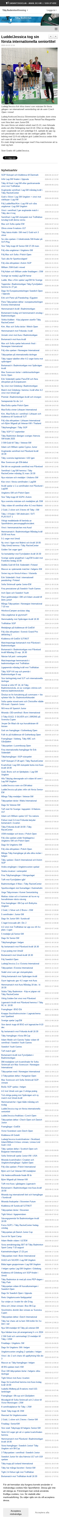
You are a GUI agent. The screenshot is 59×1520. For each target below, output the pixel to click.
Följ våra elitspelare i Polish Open (16, 849)
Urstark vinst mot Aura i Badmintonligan (19, 335)
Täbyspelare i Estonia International (17, 968)
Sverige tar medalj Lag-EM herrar (16, 276)
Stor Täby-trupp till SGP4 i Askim (16, 497)
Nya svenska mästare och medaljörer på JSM (22, 501)
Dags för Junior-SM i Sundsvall (15, 918)
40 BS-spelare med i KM (12, 1367)
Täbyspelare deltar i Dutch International (19, 1317)
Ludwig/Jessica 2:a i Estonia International (20, 963)
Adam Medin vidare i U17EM (14, 1240)
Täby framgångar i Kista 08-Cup (15, 1036)
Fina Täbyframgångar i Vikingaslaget (18, 875)
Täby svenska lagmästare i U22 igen (18, 458)
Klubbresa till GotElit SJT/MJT (15, 638)
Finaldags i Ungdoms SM (12, 1343)
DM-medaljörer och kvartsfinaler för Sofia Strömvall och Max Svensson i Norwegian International (20, 1065)
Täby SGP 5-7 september (13, 432)
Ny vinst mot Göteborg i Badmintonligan (19, 386)
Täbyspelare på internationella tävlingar (19, 354)
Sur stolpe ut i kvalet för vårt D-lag (17, 1301)
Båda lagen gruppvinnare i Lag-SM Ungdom (21, 1264)
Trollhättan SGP (8, 623)
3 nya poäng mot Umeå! (12, 951)
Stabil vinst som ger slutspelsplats (17, 972)
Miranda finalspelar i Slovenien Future (18, 1201)
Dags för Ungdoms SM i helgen (15, 1347)
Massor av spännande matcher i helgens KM (21, 569)
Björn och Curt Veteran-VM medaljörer (18, 1171)
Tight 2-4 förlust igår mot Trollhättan (17, 1472)
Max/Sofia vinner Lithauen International (19, 410)
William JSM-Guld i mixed (13, 267)
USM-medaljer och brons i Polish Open (19, 834)
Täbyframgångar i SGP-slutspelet (16, 757)
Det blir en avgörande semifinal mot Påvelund (22, 466)
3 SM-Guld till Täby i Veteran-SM (16, 443)
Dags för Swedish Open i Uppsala (16, 1293)
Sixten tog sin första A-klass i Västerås (19, 573)
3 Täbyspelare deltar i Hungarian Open (18, 1076)
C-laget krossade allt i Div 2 (13, 923)
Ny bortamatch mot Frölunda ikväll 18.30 (19, 1031)
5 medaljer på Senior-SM (12, 934)
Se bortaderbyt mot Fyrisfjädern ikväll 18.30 (21, 554)
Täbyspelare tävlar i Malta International (19, 801)
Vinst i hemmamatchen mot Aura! (16, 527)
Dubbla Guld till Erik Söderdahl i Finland (19, 565)
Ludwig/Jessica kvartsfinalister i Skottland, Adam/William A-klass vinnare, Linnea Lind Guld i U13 (20, 1142)
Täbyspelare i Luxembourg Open (16, 745)
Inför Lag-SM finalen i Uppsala (15, 179)
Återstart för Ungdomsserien (14, 1415)
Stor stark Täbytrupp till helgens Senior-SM (21, 1428)
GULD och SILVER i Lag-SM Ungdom (18, 1260)
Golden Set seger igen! (11, 549)
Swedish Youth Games (11, 1047)
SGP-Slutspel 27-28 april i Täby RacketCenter (22, 761)
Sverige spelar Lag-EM (11, 1020)
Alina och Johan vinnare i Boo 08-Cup (18, 1306)
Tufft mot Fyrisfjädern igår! (13, 879)
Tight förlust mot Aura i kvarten (15, 1378)
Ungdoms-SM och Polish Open (15, 493)
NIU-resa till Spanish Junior (13, 708)
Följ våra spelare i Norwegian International (20, 350)
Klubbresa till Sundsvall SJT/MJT (16, 1206)
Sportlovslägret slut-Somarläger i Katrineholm (21, 888)
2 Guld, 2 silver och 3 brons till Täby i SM (20, 510)
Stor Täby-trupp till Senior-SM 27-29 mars (20, 246)
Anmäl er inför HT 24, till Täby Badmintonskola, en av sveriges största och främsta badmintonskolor (21, 688)
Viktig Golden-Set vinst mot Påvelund (18, 998)
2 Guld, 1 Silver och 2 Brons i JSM (17, 910)
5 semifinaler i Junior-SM (12, 914)
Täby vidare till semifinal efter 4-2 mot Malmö (21, 505)
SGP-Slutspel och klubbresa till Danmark (20, 175)
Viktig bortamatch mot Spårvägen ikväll (19, 976)
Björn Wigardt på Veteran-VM (14, 1179)
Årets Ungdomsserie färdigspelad (16, 1297)
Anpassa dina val (11, 1504)
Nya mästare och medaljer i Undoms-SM (19, 477)
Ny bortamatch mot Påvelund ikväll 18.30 (20, 946)
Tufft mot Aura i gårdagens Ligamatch (18, 1184)
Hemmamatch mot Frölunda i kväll (17, 331)
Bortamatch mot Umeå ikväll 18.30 (17, 955)
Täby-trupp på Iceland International (17, 1463)
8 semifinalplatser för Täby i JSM (16, 1407)
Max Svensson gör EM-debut (14, 462)
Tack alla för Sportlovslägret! (14, 259)
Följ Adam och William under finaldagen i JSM (22, 271)
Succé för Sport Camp (11, 1236)
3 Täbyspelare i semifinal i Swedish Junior (20, 1452)
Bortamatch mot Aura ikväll (13, 339)
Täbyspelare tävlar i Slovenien (15, 1210)
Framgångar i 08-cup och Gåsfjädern (17, 1396)
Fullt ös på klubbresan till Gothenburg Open (21, 734)
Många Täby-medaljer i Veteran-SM (17, 796)
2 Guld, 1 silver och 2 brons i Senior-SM (19, 1419)
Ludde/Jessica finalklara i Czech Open (18, 1115)
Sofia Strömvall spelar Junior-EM (16, 584)
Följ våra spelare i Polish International (18, 1167)
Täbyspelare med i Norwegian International (20, 1071)
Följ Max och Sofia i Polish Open (16, 254)
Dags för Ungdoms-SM (11, 845)
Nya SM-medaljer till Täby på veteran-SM (20, 1328)
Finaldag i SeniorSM (10, 1424)
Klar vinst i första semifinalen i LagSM (18, 482)
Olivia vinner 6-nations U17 (13, 228)
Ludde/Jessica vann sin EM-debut (16, 785)
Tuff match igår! (8, 1051)
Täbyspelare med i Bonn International (18, 1256)
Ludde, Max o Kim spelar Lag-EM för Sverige (21, 280)
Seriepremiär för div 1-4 (11, 401)
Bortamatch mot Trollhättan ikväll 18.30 (19, 1476)
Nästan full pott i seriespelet (14, 656)
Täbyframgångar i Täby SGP (14, 427)
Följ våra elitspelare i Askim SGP (16, 263)
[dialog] (29, 1499)
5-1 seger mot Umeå (10, 538)
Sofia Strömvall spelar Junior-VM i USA (19, 1156)
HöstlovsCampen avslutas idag (15, 610)
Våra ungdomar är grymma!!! (14, 615)
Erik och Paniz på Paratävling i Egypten (19, 298)
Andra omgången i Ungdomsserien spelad (20, 867)
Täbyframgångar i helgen (12, 942)
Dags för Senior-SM (10, 938)
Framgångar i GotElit (10, 1126)
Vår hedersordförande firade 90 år (16, 1175)
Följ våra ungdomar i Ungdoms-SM (17, 250)
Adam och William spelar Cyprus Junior (19, 447)
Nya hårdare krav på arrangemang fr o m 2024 (22, 1332)
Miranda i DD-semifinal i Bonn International (20, 712)
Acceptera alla (42, 1512)
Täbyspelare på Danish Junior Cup (17, 1232)
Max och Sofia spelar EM (12, 224)
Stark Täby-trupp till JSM (12, 1411)
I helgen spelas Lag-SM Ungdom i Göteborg (21, 1268)
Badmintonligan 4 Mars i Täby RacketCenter (21, 884)
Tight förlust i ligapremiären (13, 1214)
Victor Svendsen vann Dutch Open (17, 1131)
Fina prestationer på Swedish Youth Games (21, 588)
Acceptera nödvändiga (16, 1512)
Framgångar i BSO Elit (11, 1009)
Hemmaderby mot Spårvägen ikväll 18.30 (20, 619)
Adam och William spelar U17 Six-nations (20, 816)
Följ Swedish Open (9, 959)
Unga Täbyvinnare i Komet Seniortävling (19, 892)
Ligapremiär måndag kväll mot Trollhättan (20, 667)
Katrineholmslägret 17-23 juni (14, 1251)
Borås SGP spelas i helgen (13, 1087)
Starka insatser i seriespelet (14, 871)
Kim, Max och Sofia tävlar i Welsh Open (19, 326)
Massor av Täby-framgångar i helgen (18, 1363)
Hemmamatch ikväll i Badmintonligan (18, 309)
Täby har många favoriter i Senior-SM (18, 1468)
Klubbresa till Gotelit (10, 1135)
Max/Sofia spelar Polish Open (14, 405)
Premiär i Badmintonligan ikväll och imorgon (21, 397)
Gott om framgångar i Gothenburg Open (19, 730)
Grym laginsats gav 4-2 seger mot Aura (19, 980)
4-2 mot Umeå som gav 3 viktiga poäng (19, 1091)
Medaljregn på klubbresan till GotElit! (18, 627)
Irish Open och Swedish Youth (15, 593)
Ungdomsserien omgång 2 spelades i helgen (21, 1352)
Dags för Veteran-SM (10, 805)
